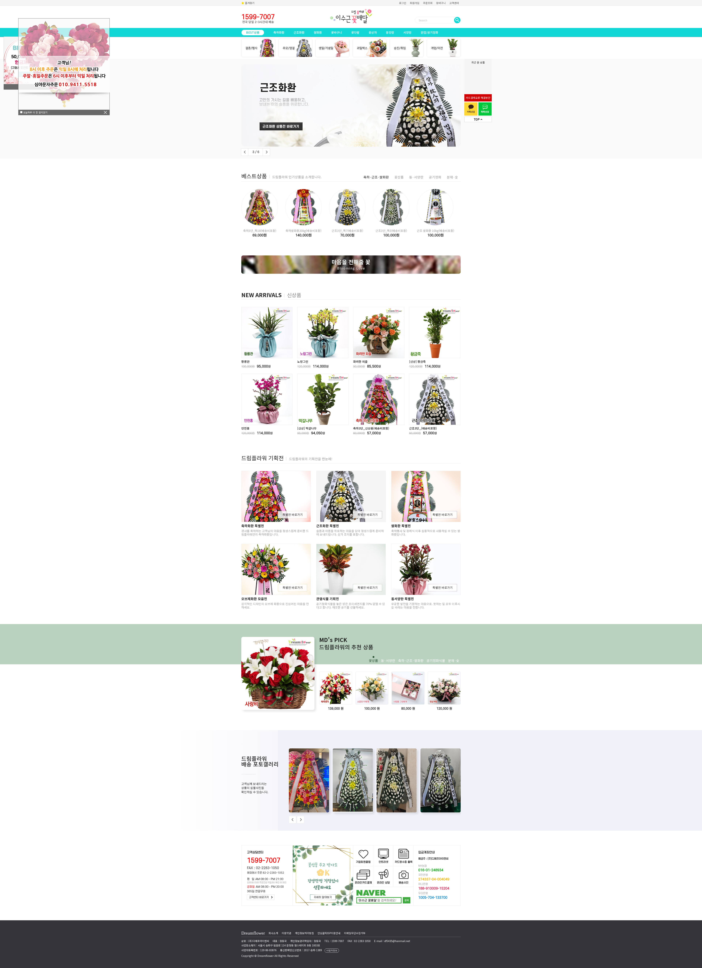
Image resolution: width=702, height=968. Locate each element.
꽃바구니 (336, 32)
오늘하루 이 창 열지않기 (34, 112)
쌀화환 (318, 32)
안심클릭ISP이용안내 (329, 933)
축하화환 (278, 32)
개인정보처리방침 (304, 933)
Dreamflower (253, 933)
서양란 (407, 32)
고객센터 (454, 3)
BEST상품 (252, 32)
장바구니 (441, 3)
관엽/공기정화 (429, 32)
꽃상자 (373, 32)
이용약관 (286, 933)
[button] (244, 152)
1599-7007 (263, 860)
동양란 (390, 32)
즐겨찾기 (249, 3)
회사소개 (273, 933)
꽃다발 (355, 32)
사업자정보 (331, 950)
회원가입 (414, 3)
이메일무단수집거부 (354, 933)
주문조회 (428, 3)
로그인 (402, 3)
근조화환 (299, 32)
